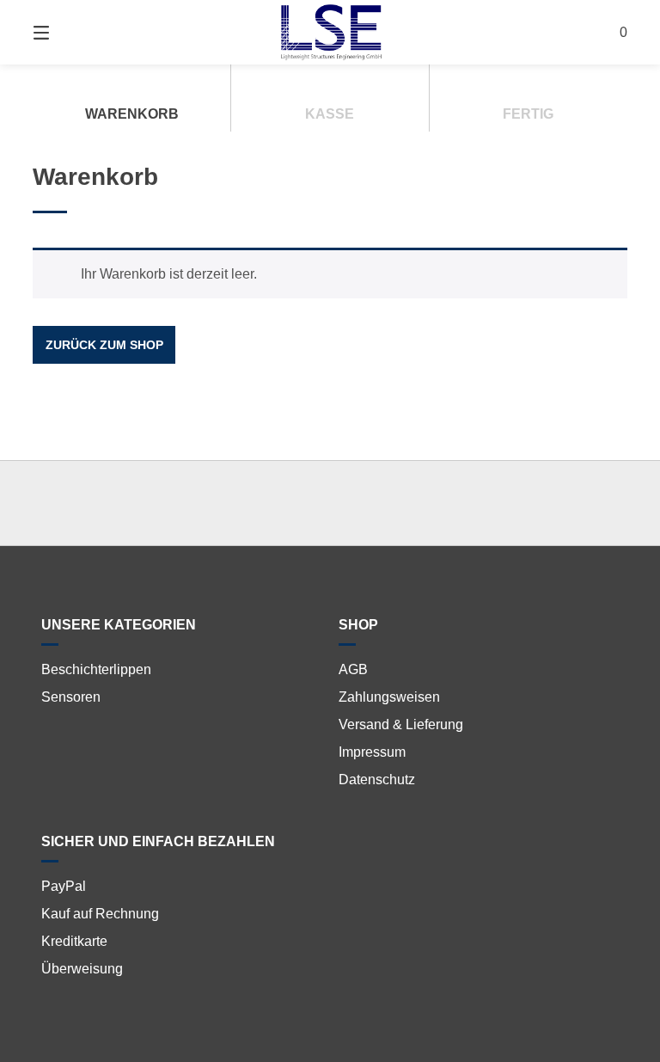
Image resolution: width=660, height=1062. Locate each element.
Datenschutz (377, 779)
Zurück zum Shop (104, 345)
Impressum (372, 752)
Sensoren (71, 697)
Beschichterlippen (96, 669)
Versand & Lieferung (401, 724)
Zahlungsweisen (389, 697)
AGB (353, 669)
